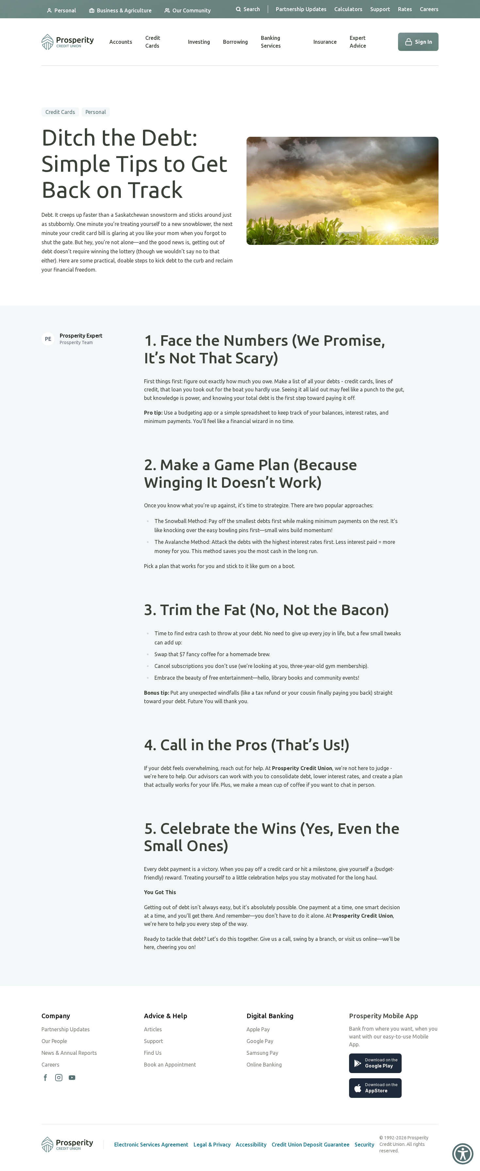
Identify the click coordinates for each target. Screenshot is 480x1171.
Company (55, 1016)
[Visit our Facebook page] (45, 1078)
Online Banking (264, 1065)
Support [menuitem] (380, 9)
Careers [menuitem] (429, 9)
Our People (54, 1041)
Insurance (325, 42)
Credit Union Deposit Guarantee (310, 1144)
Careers (50, 1065)
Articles (153, 1029)
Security (364, 1144)
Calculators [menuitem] (348, 9)
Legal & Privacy (212, 1144)
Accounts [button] (120, 42)
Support (153, 1041)
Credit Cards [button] (152, 42)
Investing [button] (199, 42)
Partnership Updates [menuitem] (301, 9)
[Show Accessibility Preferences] (462, 1153)
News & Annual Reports (69, 1053)
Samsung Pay (262, 1053)
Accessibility (251, 1144)
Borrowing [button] (235, 42)
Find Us (153, 1053)
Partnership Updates (65, 1029)
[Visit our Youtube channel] (72, 1078)
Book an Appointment (170, 1065)
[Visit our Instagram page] (59, 1078)
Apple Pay (258, 1029)
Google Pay (260, 1041)
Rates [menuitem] (405, 9)
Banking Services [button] (271, 42)
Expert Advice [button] (358, 42)
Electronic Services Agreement (151, 1144)
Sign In (423, 42)
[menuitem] (61, 10)
